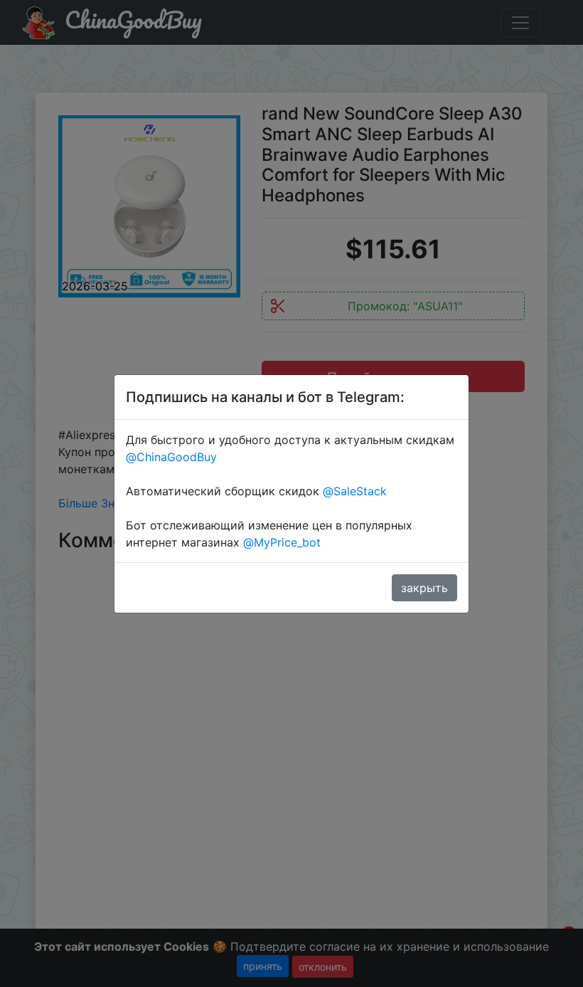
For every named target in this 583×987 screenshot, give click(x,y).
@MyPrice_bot (282, 542)
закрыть (424, 588)
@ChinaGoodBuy (171, 457)
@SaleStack (355, 491)
